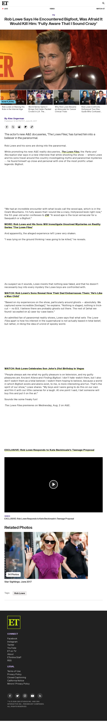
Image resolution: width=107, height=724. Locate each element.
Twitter (10, 644)
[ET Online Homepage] (6, 3)
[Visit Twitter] (17, 696)
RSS (9, 660)
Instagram (12, 641)
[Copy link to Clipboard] (31, 127)
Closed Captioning (16, 677)
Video (52, 9)
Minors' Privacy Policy (18, 683)
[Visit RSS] (40, 696)
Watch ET (100, 9)
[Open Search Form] (103, 3)
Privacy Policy (14, 674)
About (10, 654)
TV (53, 15)
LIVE (6, 9)
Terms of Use (13, 671)
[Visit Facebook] (10, 696)
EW (47, 215)
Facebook (12, 638)
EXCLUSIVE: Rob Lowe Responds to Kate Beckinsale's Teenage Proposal (39, 518)
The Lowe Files (70, 152)
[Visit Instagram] (25, 696)
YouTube (11, 648)
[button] (53, 484)
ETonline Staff (14, 657)
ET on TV (11, 651)
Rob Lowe (19, 593)
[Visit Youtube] (32, 695)
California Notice (15, 680)
